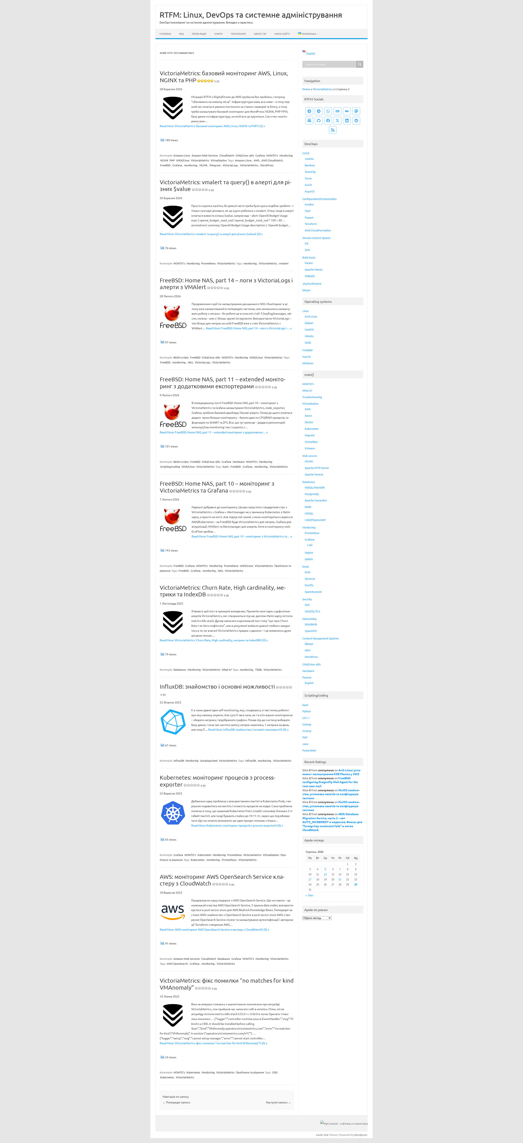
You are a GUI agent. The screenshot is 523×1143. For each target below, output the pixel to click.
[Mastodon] (356, 111)
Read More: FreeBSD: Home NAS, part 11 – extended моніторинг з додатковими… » (214, 432)
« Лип (309, 895)
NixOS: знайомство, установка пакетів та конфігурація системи (331, 794)
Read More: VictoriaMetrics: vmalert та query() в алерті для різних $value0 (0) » (211, 234)
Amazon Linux (181, 155)
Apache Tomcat (314, 474)
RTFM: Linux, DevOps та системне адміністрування (251, 14)
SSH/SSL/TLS (312, 611)
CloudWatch (226, 155)
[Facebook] (328, 120)
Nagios (309, 552)
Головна (165, 33)
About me (260, 33)
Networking (309, 618)
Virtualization (219, 160)
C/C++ (306, 717)
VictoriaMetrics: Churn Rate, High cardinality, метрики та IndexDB (223, 591)
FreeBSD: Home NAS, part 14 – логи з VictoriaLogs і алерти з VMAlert (226, 284)
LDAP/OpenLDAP (315, 520)
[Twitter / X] (337, 120)
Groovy (306, 730)
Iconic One (322, 1134)
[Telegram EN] (319, 111)
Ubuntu (309, 336)
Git (306, 243)
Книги (219, 33)
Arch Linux (311, 316)
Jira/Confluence (311, 283)
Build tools (308, 257)
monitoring (190, 165)
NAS (190, 362)
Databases (179, 669)
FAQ (181, 33)
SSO (307, 604)
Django (309, 643)
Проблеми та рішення (250, 1072)
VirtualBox (311, 441)
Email (305, 566)
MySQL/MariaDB (314, 487)
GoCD (308, 184)
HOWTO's (272, 155)
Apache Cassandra (316, 500)
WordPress (267, 165)
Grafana (260, 155)
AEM (307, 650)
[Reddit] (356, 120)
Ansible (309, 204)
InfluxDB (178, 760)
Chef (307, 211)
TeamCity (310, 171)
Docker (309, 422)
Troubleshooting (312, 397)
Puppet (309, 217)
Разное (306, 677)
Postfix (309, 585)
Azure (308, 415)
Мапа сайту (282, 33)
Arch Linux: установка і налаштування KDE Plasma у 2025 (331, 772)
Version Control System (316, 238)
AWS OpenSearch (177, 963)
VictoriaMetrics (200, 160)
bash (225, 466)
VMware (310, 448)
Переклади (199, 33)
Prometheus (208, 263)
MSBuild (310, 276)
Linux (305, 311)
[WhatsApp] (328, 111)
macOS (306, 356)
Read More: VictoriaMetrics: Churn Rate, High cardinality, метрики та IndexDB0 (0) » (214, 640)
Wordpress (360, 1134)
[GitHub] (319, 120)
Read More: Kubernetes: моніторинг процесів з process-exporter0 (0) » (237, 825)
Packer (309, 263)
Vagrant (310, 435)
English (309, 683)
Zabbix (309, 559)
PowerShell (309, 750)
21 (340, 879)
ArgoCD (309, 191)
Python (306, 711)
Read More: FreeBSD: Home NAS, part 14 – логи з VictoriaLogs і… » (249, 328)
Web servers (309, 455)
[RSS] (333, 130)
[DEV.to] (337, 111)
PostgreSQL (312, 494)
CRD (274, 1072)
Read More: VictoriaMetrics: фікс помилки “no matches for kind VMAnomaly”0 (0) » (213, 1043)
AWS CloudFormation (318, 230)
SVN (307, 250)
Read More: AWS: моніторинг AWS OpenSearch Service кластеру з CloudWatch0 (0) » (214, 929)
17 (309, 879)
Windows (307, 363)
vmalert (283, 263)
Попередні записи (176, 1102)
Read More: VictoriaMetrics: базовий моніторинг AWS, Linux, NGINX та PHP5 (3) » (212, 126)
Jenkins (309, 158)
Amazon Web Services (205, 155)
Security (307, 599)
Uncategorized (209, 760)
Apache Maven (313, 269)
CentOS (309, 329)
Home (306, 89)
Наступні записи (278, 1102)
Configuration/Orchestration (319, 199)
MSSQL (309, 513)
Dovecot (310, 578)
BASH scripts (181, 357)
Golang (306, 724)
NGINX (164, 160)
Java (305, 744)
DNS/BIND (311, 624)
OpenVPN (311, 631)
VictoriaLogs (230, 165)
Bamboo (310, 165)
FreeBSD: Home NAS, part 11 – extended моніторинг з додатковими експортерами (222, 383)
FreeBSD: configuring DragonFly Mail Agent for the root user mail (330, 782)
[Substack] (309, 120)
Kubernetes (204, 855)
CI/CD (305, 153)
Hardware (239, 461)
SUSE (308, 342)
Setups (306, 290)
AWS (256, 160)
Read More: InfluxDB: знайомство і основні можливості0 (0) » (248, 729)
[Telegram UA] (309, 111)
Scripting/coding (170, 466)
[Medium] (347, 111)
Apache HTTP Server (317, 467)
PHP (172, 160)
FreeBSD (165, 165)
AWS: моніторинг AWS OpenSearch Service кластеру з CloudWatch (222, 880)
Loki (309, 545)
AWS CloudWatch (272, 160)
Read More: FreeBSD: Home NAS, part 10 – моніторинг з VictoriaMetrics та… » (242, 536)
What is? (227, 669)
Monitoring (286, 155)
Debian (309, 323)
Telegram (215, 165)
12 (325, 874)
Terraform (311, 223)
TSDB (258, 669)
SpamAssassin (313, 591)
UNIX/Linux (183, 160)
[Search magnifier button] (359, 64)
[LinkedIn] (347, 120)
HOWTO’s (308, 384)
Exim (308, 572)
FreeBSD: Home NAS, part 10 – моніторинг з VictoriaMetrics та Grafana (217, 487)
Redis (308, 506)
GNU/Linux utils (245, 155)
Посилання (238, 33)
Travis (308, 178)
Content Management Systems (320, 638)
